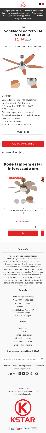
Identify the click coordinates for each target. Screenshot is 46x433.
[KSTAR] (23, 4)
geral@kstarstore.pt (23, 296)
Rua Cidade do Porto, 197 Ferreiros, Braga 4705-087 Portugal (23, 313)
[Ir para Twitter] (23, 374)
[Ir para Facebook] (20, 374)
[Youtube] (36, 374)
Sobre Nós (23, 328)
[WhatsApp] (31, 374)
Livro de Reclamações (23, 345)
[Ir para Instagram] (27, 374)
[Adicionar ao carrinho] (23, 233)
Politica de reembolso (23, 338)
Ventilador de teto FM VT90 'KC (23, 211)
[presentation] (4, 208)
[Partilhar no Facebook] (13, 152)
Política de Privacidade (23, 341)
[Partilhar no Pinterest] (20, 152)
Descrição (7, 95)
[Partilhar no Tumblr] (23, 152)
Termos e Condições (23, 335)
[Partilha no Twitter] (16, 152)
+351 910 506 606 (23, 300)
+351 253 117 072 (23, 303)
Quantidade (23, 131)
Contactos (23, 331)
